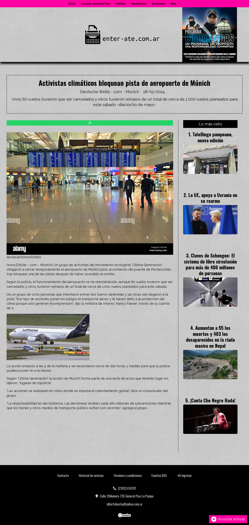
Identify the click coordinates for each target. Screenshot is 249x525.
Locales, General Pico (95, 3)
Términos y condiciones (127, 475)
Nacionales (138, 3)
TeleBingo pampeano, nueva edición (212, 137)
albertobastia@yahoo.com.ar (125, 504)
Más (173, 3)
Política (121, 3)
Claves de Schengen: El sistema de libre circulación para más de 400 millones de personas (210, 264)
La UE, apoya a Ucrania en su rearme (212, 197)
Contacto (63, 475)
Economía (158, 3)
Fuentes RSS (159, 475)
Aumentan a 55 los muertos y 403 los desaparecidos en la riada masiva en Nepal (210, 336)
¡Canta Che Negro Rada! (213, 400)
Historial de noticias (91, 475)
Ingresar (186, 475)
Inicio (72, 3)
